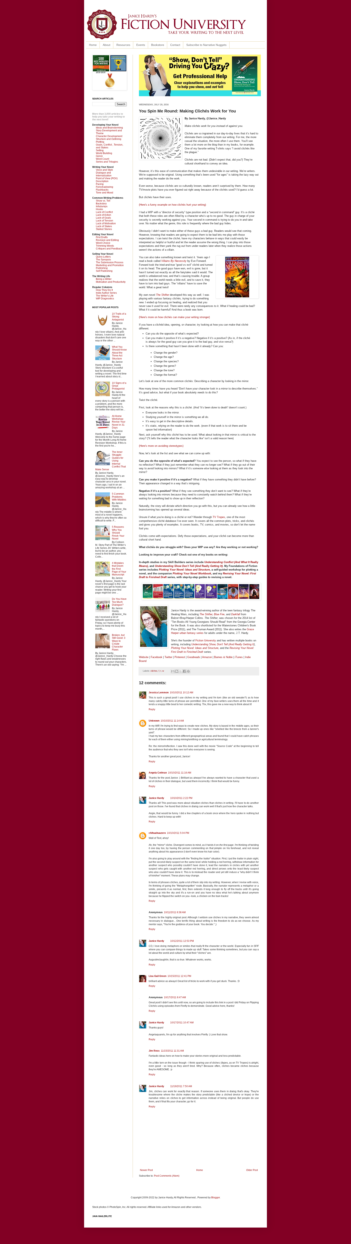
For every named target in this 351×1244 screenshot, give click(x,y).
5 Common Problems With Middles (119, 496)
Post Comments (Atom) (166, 1175)
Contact (175, 44)
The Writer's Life (105, 295)
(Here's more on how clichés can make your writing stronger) (174, 317)
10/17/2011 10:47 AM (182, 1022)
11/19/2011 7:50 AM (181, 1086)
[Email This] (173, 671)
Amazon (207, 657)
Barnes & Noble (223, 657)
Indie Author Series (106, 292)
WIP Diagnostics (105, 298)
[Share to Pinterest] (188, 671)
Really (254, 562)
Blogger (215, 1197)
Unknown (154, 720)
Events (140, 44)
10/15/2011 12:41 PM (179, 976)
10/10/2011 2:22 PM (181, 798)
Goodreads (193, 657)
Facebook (156, 657)
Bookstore (157, 44)
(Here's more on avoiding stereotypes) (161, 445)
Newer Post (146, 1170)
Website (143, 657)
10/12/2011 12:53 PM (182, 941)
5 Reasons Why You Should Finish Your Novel (118, 532)
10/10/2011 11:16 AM (179, 772)
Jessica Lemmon (159, 692)
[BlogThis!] (177, 671)
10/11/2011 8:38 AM (175, 912)
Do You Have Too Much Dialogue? (119, 602)
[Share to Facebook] (184, 671)
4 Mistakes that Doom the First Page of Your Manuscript (119, 569)
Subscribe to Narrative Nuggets (206, 44)
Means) (143, 566)
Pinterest (180, 657)
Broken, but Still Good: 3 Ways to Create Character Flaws (118, 642)
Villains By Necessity (173, 260)
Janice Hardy (156, 798)
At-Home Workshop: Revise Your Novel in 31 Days (118, 422)
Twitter (168, 657)
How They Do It (104, 290)
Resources (123, 44)
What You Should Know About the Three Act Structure (119, 352)
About (106, 44)
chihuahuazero (157, 833)
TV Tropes (219, 517)
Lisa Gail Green (157, 976)
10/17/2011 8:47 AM (175, 997)
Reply (152, 709)
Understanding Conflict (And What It (227, 562)
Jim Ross (154, 1050)
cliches (154, 671)
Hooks (99, 209)
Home (93, 44)
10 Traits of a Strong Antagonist (119, 316)
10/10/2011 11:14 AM (172, 720)
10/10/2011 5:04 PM (178, 833)
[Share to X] (181, 671)
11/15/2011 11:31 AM (172, 1050)
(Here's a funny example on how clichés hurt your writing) (172, 204)
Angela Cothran (158, 772)
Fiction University (205, 640)
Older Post (252, 1170)
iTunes (239, 657)
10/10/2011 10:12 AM (181, 692)
